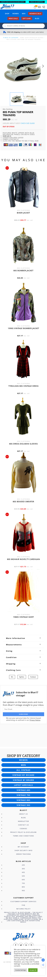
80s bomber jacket (23, 270)
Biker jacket (23, 213)
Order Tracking (23, 854)
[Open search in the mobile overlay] (23, 26)
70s (23, 883)
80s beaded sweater (23, 501)
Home (22, 37)
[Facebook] (15, 945)
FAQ (23, 905)
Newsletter (23, 821)
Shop (7, 14)
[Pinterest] (31, 945)
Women (15, 14)
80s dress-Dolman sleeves (23, 444)
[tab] (23, 638)
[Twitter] (20, 945)
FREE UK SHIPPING (36, 2)
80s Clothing (12, 39)
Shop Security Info (23, 850)
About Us (23, 814)
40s (23, 872)
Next (44, 68)
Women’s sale (35, 14)
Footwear (33, 677)
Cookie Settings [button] (20, 970)
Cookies (23, 829)
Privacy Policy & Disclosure (23, 832)
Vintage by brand (23, 780)
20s (23, 865)
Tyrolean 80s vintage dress (23, 386)
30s (23, 869)
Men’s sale (13, 18)
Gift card (27, 18)
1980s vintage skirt (23, 617)
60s (23, 880)
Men (23, 14)
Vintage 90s (23, 805)
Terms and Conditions (23, 836)
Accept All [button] (33, 970)
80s (12, 677)
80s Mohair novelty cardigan (23, 559)
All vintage (23, 770)
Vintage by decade (23, 775)
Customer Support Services (23, 901)
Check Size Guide (28, 123)
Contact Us (23, 825)
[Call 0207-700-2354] (44, 7)
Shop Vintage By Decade (34, 37)
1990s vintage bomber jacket (23, 328)
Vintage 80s (23, 800)
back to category (11, 37)
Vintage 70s (23, 795)
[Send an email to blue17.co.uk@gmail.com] (39, 7)
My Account (23, 847)
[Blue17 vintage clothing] (7, 6)
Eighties (21, 677)
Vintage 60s (23, 790)
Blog (37, 18)
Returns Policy (23, 909)
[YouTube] (26, 945)
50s (23, 876)
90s (23, 891)
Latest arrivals (23, 785)
